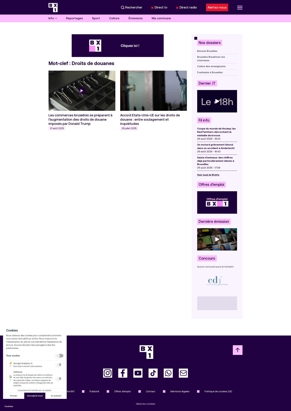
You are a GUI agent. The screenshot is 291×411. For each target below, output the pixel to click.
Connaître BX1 (66, 391)
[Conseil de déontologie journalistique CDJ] (217, 281)
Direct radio (188, 7)
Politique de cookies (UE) (218, 391)
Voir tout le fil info (208, 175)
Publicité (94, 391)
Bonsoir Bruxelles (207, 51)
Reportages (74, 18)
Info (51, 18)
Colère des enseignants (211, 66)
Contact (150, 391)
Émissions (136, 18)
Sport (96, 18)
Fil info (204, 120)
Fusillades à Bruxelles (210, 72)
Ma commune (161, 18)
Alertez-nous (217, 7)
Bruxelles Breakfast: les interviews (211, 58)
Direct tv (161, 7)
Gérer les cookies (145, 404)
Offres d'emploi (122, 391)
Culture (114, 18)
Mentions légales (180, 391)
